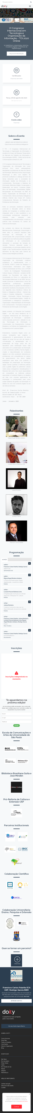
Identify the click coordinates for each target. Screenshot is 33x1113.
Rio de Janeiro (5, 1061)
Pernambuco (4, 1072)
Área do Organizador (7, 1046)
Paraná (3, 1068)
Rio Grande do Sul (6, 1066)
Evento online (17, 120)
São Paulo (4, 1059)
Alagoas (3, 1070)
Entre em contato (16, 1000)
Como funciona (5, 1038)
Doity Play (4, 1040)
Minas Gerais (4, 1063)
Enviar (16, 725)
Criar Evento (4, 1044)
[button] (29, 563)
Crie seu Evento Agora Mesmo (16, 1026)
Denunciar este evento (7, 1085)
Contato (3, 1087)
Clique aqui (16, 122)
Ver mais (26, 996)
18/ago (4, 559)
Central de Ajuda (5, 1083)
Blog (2, 1048)
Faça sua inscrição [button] (16, 53)
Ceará (2, 1065)
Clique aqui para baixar (16, 78)
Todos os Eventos (6, 1042)
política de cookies (23, 1101)
